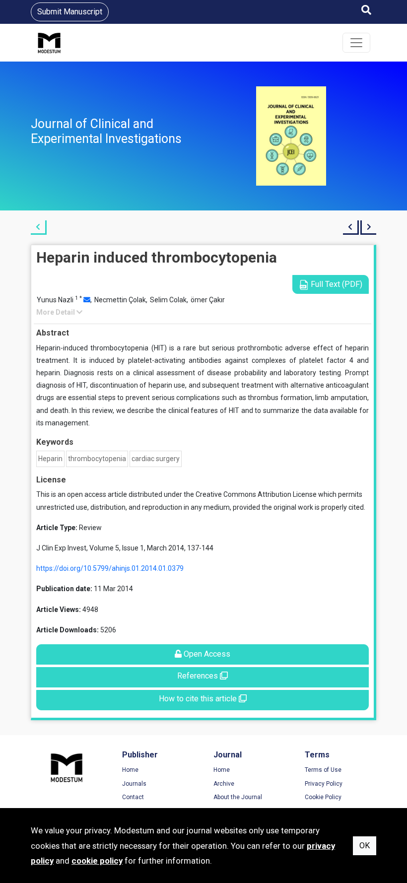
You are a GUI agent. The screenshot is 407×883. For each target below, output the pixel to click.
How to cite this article (199, 698)
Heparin (50, 459)
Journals (134, 783)
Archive (223, 783)
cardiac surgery (156, 459)
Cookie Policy (323, 797)
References (198, 675)
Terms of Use (323, 769)
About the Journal (237, 797)
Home (130, 769)
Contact (133, 797)
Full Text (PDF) (335, 284)
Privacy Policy (323, 783)
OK (364, 845)
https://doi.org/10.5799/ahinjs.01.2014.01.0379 (110, 568)
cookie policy (97, 861)
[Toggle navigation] (356, 43)
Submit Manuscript (69, 11)
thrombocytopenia (97, 459)
